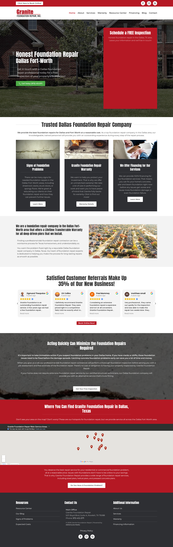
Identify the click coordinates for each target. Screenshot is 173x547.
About (81, 13)
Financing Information (123, 524)
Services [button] (90, 13)
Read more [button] (24, 314)
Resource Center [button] (118, 13)
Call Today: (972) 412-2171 (32, 83)
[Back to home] (29, 13)
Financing (134, 13)
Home (72, 13)
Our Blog (20, 513)
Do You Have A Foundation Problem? (87, 485)
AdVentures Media (73, 525)
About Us (117, 508)
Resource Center (24, 508)
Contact (153, 13)
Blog (144, 13)
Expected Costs (23, 524)
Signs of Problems (24, 519)
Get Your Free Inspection (86, 389)
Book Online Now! (86, 323)
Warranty (102, 13)
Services (117, 513)
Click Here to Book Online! (29, 3)
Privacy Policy (86, 531)
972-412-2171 (78, 518)
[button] (18, 303)
